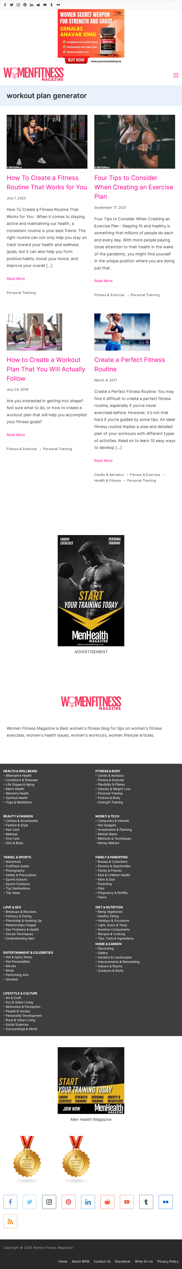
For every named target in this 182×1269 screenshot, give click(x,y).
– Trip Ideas (11, 893)
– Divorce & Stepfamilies (113, 866)
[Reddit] (38, 4)
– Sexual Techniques (18, 934)
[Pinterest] (25, 4)
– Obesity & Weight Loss (113, 789)
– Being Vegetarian (109, 911)
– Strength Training (109, 802)
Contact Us (102, 1261)
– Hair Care (11, 829)
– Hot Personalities (16, 961)
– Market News (106, 834)
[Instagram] (18, 4)
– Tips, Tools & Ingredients (114, 938)
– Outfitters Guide (16, 866)
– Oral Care (11, 838)
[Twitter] (11, 4)
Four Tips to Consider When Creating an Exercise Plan (133, 187)
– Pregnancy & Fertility (111, 893)
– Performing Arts (15, 975)
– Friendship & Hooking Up (22, 920)
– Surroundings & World (20, 1029)
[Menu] (176, 75)
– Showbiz (10, 979)
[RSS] (10, 1221)
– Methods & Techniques (113, 838)
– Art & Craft (12, 998)
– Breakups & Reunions (19, 911)
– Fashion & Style (15, 825)
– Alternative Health (17, 775)
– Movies (9, 966)
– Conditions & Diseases (20, 780)
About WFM (80, 1261)
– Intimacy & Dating (17, 916)
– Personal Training (109, 793)
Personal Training (21, 293)
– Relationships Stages (19, 925)
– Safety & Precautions (19, 875)
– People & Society (16, 1011)
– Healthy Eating (107, 916)
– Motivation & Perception (21, 1006)
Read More (16, 278)
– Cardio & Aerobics (109, 775)
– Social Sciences (15, 1024)
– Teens (101, 897)
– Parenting (103, 884)
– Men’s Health (13, 789)
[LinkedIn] (31, 4)
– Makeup (10, 834)
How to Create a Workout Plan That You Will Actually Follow (46, 369)
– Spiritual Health (15, 798)
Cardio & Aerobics (109, 475)
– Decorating (104, 948)
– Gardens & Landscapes (113, 957)
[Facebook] (5, 4)
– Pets (99, 888)
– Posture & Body (107, 798)
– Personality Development (22, 1015)
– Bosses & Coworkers (111, 861)
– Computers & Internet (112, 820)
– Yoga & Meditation (17, 802)
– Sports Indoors (15, 879)
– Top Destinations (16, 888)
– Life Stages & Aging (18, 784)
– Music (8, 970)
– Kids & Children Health (112, 875)
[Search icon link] (175, 5)
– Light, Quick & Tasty (111, 925)
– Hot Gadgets (105, 825)
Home (63, 1261)
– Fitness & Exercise (109, 780)
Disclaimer (123, 1261)
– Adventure (12, 861)
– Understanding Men (18, 938)
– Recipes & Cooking (110, 934)
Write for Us (144, 1261)
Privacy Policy (168, 1261)
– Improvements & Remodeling (117, 962)
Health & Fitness (108, 480)
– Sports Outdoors (16, 884)
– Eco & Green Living (18, 1002)
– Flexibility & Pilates (110, 784)
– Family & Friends (108, 870)
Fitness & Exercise (110, 295)
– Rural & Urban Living (19, 1020)
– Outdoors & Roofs (109, 970)
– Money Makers (107, 843)
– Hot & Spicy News (17, 957)
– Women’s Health (16, 793)
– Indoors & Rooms (108, 966)
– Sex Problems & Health (21, 929)
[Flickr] (58, 4)
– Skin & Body (13, 843)
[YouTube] (45, 4)
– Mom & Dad (105, 879)
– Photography (14, 870)
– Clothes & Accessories (20, 820)
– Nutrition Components (112, 929)
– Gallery (101, 953)
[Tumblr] (51, 4)
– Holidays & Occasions (112, 920)
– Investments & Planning (113, 829)
